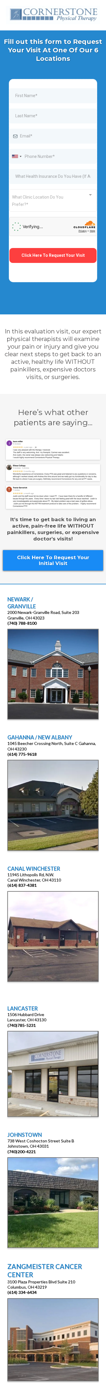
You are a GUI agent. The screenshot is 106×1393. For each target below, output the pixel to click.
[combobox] (16, 156)
